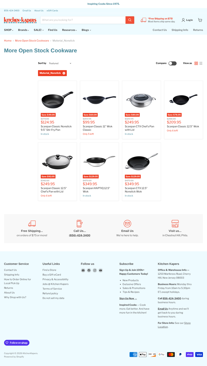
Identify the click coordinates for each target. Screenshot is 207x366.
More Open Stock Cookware (32, 40)
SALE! (38, 30)
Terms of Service (52, 288)
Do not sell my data (53, 298)
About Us (39, 10)
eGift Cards (52, 10)
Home (7, 40)
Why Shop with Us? (15, 297)
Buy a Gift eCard (52, 274)
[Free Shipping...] (32, 228)
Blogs (85, 30)
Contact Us (160, 30)
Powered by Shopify (14, 356)
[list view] (200, 63)
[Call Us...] (80, 228)
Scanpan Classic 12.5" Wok (183, 126)
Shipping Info (180, 30)
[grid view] (196, 63)
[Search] (129, 20)
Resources (69, 30)
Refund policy (50, 293)
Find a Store (49, 270)
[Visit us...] (175, 228)
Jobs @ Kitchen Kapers (56, 284)
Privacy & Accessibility (55, 279)
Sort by (42, 63)
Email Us (27, 10)
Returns (198, 30)
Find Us (52, 30)
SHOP (8, 30)
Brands (23, 30)
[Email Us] (127, 228)
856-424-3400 (11, 10)
